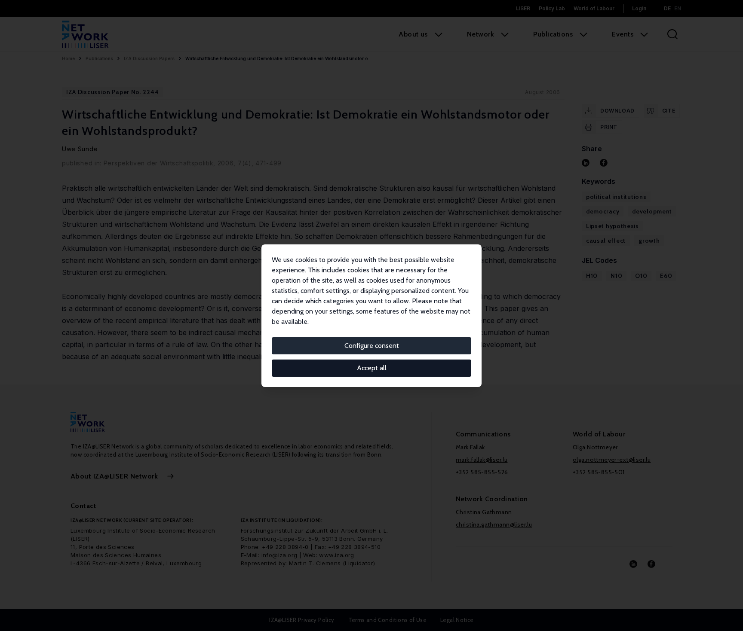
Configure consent (371, 345)
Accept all (372, 368)
